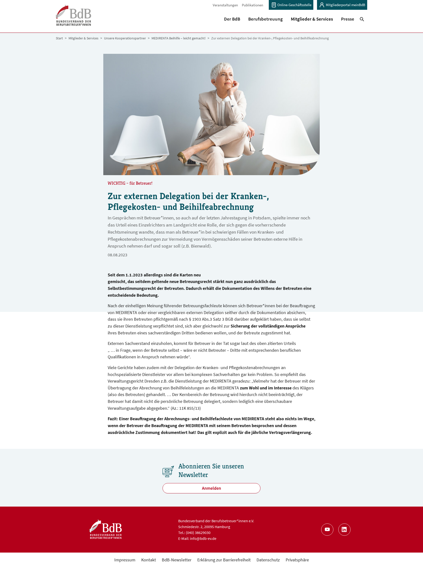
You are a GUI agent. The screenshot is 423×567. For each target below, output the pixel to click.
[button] (232, 19)
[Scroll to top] (411, 555)
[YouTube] (327, 529)
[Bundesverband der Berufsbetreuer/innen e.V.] (73, 18)
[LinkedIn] (344, 529)
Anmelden (211, 488)
